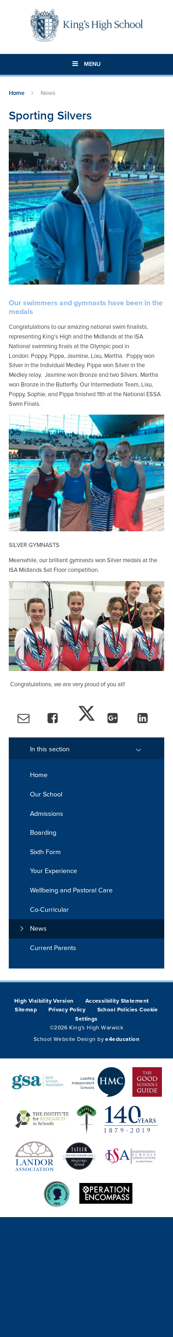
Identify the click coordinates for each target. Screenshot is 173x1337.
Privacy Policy (66, 1009)
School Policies (117, 1009)
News (48, 93)
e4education (122, 1039)
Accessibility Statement (117, 1001)
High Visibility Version (44, 1001)
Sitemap (26, 1009)
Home (16, 93)
